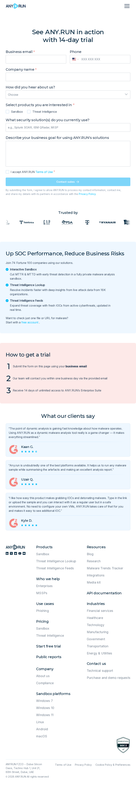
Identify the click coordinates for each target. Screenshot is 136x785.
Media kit (94, 582)
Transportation (98, 646)
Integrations (95, 575)
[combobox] (68, 93)
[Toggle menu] (126, 6)
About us (43, 676)
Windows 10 (45, 708)
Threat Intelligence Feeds (55, 568)
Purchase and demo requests (108, 678)
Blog (90, 554)
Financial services (100, 611)
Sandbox (42, 554)
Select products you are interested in (39, 105)
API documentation (104, 593)
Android (42, 729)
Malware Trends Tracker (105, 568)
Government (96, 639)
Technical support (100, 670)
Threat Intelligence (50, 635)
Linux (40, 722)
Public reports (48, 657)
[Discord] (24, 553)
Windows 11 (44, 715)
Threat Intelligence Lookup (56, 561)
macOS (41, 736)
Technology (95, 625)
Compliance (45, 683)
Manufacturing (98, 632)
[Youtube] (19, 553)
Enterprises (44, 586)
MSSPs (41, 593)
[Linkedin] (7, 553)
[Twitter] (11, 553)
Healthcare (95, 618)
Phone (75, 52)
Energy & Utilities (99, 653)
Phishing (42, 611)
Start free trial (48, 646)
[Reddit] (15, 553)
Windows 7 (44, 701)
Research (94, 561)
